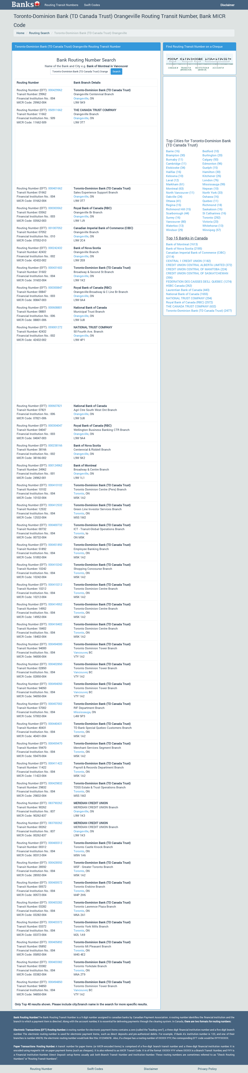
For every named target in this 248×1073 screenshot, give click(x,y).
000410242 (55, 564)
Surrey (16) (173, 217)
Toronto (79, 493)
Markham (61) (175, 184)
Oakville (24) (174, 197)
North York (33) (212, 192)
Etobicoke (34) (175, 167)
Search (116, 71)
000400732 (55, 525)
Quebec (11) (210, 201)
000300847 (55, 287)
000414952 (55, 604)
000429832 (55, 783)
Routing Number (41, 1069)
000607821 (55, 406)
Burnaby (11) (174, 159)
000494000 (55, 644)
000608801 (55, 307)
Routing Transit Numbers (61, 5)
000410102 (55, 485)
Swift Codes (92, 5)
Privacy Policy (207, 1069)
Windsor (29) (174, 230)
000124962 (55, 465)
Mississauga (82, 712)
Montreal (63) (175, 188)
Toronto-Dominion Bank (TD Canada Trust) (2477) (199, 310)
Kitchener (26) (211, 176)
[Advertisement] (84, 39)
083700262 (55, 823)
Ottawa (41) (173, 201)
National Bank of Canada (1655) (187, 294)
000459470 (55, 743)
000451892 (55, 545)
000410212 (55, 584)
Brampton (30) (175, 155)
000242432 (55, 248)
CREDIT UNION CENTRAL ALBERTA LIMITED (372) (199, 265)
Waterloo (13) (175, 226)
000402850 (55, 664)
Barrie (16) (173, 151)
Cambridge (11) (176, 163)
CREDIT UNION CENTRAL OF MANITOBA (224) (196, 269)
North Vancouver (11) (180, 192)
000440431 (55, 724)
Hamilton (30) (211, 172)
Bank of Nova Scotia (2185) (184, 248)
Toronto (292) (211, 217)
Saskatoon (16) (212, 209)
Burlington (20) (212, 155)
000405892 (55, 942)
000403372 (55, 922)
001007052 (55, 228)
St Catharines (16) (214, 213)
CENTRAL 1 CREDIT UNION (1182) (188, 261)
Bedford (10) (210, 151)
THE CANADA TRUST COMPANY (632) (191, 306)
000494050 (55, 684)
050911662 (55, 110)
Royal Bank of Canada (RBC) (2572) (189, 302)
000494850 (55, 982)
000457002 (55, 704)
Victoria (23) (210, 221)
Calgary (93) (210, 159)
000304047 (55, 425)
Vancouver (81, 652)
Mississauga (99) (213, 184)
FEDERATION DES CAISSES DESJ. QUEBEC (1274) (199, 281)
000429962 (55, 90)
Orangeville (81, 98)
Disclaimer (151, 1069)
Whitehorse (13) (212, 226)
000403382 (55, 962)
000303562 (55, 208)
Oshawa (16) (210, 197)
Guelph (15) (210, 167)
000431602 (55, 268)
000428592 (55, 862)
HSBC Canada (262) (179, 286)
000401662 (55, 188)
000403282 (55, 902)
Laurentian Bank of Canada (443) (187, 290)
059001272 (55, 327)
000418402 (55, 624)
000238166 (55, 445)
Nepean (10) (210, 188)
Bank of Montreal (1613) (182, 244)
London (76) (210, 180)
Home (20, 33)
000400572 (55, 882)
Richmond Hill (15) (178, 209)
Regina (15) (173, 205)
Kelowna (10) (174, 176)
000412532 (55, 505)
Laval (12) (172, 180)
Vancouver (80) (176, 221)
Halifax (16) (173, 172)
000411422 (55, 763)
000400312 (55, 843)
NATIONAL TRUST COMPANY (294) (189, 298)
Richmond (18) (212, 205)
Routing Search (39, 33)
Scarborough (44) (177, 213)
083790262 (55, 803)
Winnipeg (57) (211, 230)
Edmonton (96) (212, 163)
